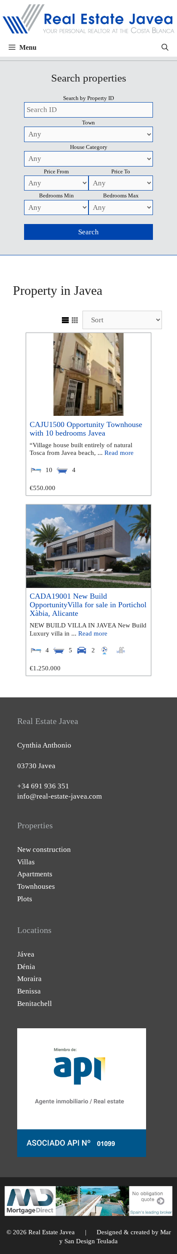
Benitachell (34, 1004)
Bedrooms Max (121, 195)
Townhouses (36, 886)
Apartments (34, 874)
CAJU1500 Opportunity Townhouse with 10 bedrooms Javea (86, 428)
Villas (26, 862)
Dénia (26, 967)
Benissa (29, 991)
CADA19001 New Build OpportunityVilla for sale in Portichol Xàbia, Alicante (88, 605)
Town (88, 122)
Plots (24, 899)
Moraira (29, 979)
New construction (44, 849)
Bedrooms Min (56, 195)
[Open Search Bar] (165, 48)
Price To (120, 171)
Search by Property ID (88, 98)
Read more (119, 452)
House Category (88, 147)
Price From (56, 171)
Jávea (25, 954)
